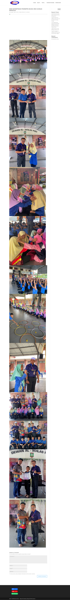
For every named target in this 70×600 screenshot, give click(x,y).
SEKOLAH (23, 12)
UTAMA (34, 2)
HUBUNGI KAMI (58, 2)
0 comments (28, 12)
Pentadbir (11, 12)
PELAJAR (20, 12)
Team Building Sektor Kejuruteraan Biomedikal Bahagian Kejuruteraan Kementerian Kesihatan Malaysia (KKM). (55, 25)
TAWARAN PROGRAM (50, 2)
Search (59, 9)
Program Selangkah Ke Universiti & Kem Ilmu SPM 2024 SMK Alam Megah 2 (55, 32)
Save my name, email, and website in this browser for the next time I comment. (22, 573)
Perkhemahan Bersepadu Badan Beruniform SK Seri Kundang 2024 (55, 15)
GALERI (38, 2)
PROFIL (43, 2)
